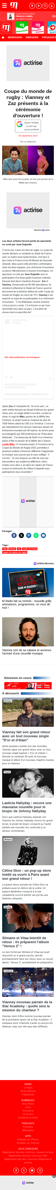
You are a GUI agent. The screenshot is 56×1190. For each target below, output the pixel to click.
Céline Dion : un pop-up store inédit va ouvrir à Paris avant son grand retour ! (26, 875)
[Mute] (54, 16)
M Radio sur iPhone (28, 1139)
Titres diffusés (28, 1091)
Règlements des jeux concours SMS (28, 1155)
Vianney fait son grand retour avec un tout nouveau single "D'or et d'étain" (26, 736)
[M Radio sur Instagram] (40, 1170)
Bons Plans (28, 1103)
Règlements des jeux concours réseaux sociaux (28, 1152)
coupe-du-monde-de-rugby (15, 552)
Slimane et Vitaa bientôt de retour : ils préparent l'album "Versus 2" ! (25, 942)
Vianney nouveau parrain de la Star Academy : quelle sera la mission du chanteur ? (27, 1006)
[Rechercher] (45, 6)
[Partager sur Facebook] (13, 536)
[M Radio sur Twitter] (24, 1170)
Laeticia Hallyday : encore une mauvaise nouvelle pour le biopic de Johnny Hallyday (27, 807)
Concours (28, 1114)
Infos (28, 1107)
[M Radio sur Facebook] (16, 1170)
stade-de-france (30, 549)
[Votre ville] (32, 6)
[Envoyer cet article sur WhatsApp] (35, 536)
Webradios (15, 37)
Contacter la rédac (28, 1117)
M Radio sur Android (28, 1142)
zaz (19, 549)
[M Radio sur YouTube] (32, 1170)
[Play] (3, 25)
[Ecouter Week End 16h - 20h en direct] (28, 685)
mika (5, 549)
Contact (28, 1087)
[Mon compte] (52, 6)
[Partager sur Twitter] (20, 536)
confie (8, 444)
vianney (12, 549)
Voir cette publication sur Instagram (22, 357)
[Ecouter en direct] (39, 6)
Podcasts (28, 1126)
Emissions (32, 37)
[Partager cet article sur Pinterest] (28, 536)
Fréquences (28, 1094)
